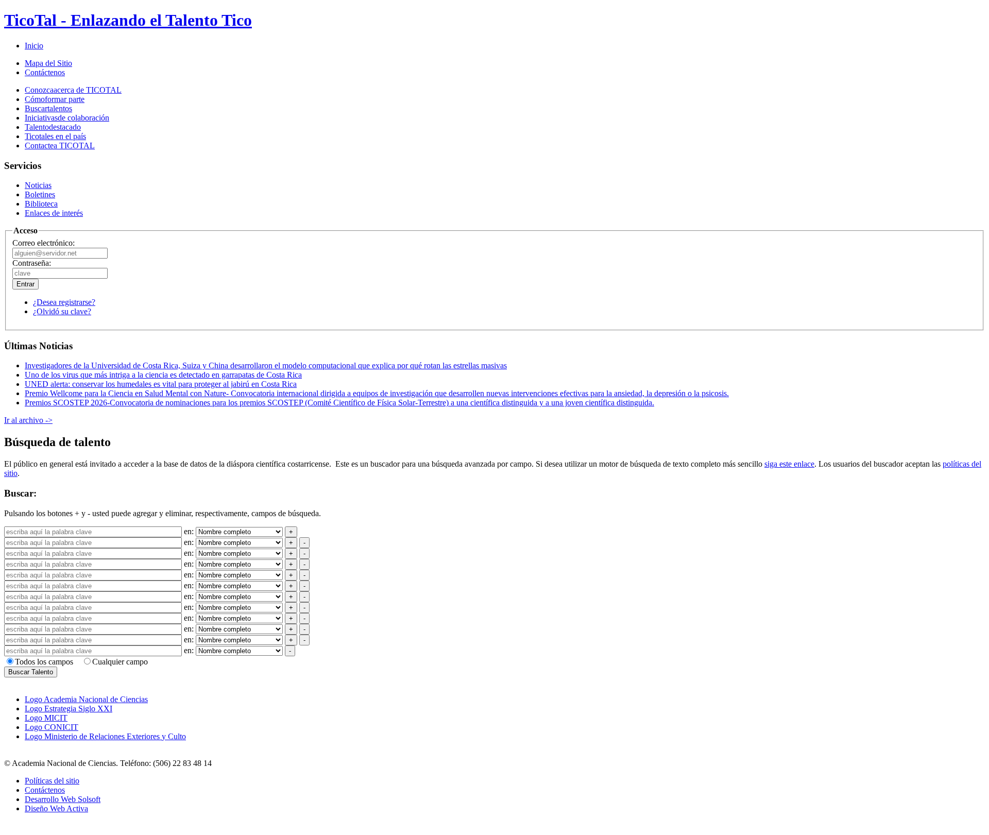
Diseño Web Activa (56, 808)
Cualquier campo (120, 661)
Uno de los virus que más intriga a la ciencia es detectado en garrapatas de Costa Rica (163, 374)
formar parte (54, 99)
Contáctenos (45, 72)
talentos (48, 108)
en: (190, 531)
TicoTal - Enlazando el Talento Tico (128, 20)
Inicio (34, 45)
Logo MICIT (46, 717)
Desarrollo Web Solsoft (62, 799)
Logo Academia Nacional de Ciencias (86, 699)
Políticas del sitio (52, 780)
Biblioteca (41, 203)
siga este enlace (789, 463)
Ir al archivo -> (28, 420)
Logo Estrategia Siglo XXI (68, 708)
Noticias (38, 185)
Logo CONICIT (51, 727)
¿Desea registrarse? (64, 302)
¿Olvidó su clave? (62, 311)
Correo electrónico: (43, 242)
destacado (53, 127)
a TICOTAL (60, 145)
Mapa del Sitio (48, 63)
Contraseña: (31, 263)
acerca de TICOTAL (73, 90)
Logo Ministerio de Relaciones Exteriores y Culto (105, 736)
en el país (55, 136)
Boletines (40, 194)
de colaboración (67, 117)
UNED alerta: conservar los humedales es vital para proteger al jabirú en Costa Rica (161, 384)
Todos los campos (44, 661)
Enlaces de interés (54, 213)
